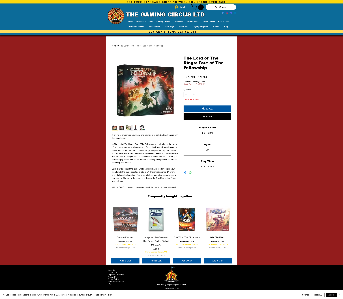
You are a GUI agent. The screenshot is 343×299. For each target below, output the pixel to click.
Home (115, 46)
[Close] (339, 295)
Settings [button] (305, 294)
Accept (331, 294)
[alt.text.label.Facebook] (222, 12)
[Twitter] (226, 12)
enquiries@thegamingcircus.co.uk (171, 284)
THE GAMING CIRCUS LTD (165, 15)
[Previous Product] (107, 234)
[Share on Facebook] (185, 172)
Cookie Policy (113, 279)
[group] (171, 234)
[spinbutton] (189, 94)
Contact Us (112, 272)
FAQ (109, 284)
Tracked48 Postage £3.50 (194, 81)
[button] (198, 7)
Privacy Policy (113, 277)
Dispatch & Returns (116, 275)
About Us (111, 270)
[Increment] (193, 94)
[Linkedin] (234, 12)
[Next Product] (235, 234)
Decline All (318, 294)
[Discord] (230, 12)
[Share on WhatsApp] (190, 172)
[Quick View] (125, 219)
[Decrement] (185, 94)
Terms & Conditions (116, 281)
